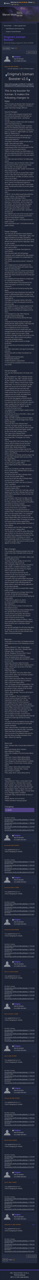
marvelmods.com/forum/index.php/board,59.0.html (19, 830)
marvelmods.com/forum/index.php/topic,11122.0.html (20, 827)
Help (11, 1273)
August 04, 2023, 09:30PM (11, 66)
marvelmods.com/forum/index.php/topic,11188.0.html (20, 823)
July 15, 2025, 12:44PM (10, 1182)
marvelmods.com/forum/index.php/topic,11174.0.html (20, 820)
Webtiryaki (22, 1275)
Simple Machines (24, 1277)
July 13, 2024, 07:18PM (10, 1056)
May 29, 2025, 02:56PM (10, 1140)
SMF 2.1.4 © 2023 (15, 1277)
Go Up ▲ (26, 1273)
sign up (16, 4)
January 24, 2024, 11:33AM (11, 887)
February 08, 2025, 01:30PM (11, 1098)
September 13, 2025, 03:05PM (12, 1224)
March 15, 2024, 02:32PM (11, 971)
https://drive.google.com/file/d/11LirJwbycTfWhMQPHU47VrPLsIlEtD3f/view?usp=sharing (19, 85)
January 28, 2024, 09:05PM (11, 929)
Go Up (5, 1259)
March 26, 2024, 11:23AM (11, 1014)
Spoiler (9, 810)
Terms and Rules (18, 1273)
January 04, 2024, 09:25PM (11, 845)
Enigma (17, 56)
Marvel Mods (9, 14)
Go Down (6, 48)
